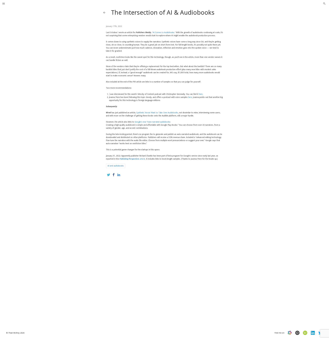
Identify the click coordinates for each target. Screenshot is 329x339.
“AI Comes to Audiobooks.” (163, 32)
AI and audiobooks (116, 165)
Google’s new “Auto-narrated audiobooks (152, 122)
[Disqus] (164, 212)
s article (132, 159)
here (201, 94)
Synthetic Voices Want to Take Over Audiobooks (157, 112)
